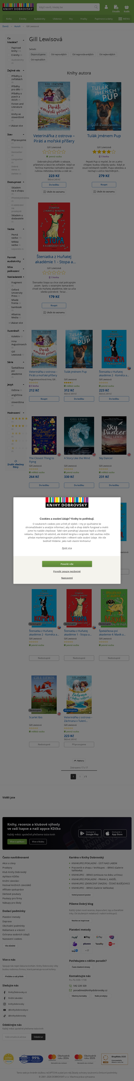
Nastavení (67, 578)
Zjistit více (67, 548)
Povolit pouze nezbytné (67, 571)
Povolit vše (67, 564)
